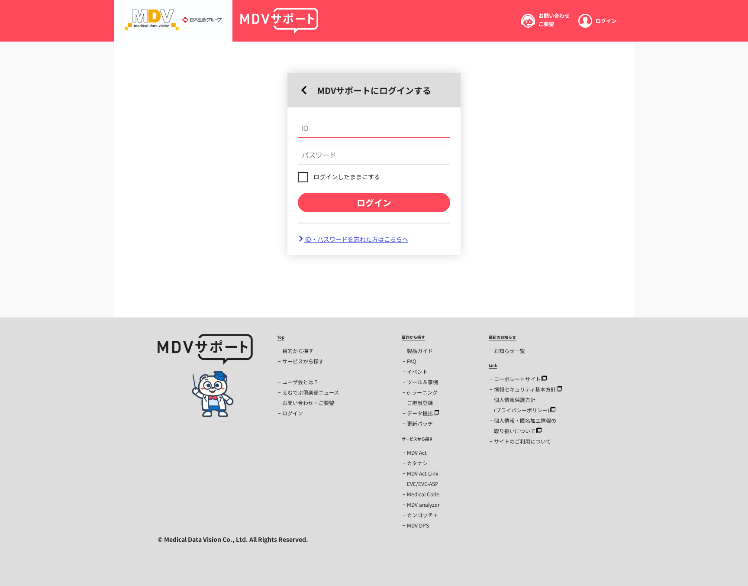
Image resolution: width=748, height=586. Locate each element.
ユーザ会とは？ (300, 381)
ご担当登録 (420, 402)
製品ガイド (420, 350)
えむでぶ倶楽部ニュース (310, 392)
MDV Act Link (422, 473)
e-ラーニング (422, 392)
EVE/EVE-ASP (422, 483)
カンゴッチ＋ (422, 514)
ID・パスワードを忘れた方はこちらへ (356, 239)
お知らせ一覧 (509, 350)
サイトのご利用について (522, 441)
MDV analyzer (423, 504)
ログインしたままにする (346, 176)
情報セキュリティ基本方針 (525, 389)
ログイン (374, 202)
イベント (417, 371)
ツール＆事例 (422, 381)
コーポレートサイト (517, 378)
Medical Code (423, 494)
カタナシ (417, 462)
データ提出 (420, 413)
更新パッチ (420, 423)
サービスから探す (303, 361)
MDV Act (417, 452)
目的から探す (297, 350)
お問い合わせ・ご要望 (308, 402)
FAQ (411, 361)
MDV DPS (418, 525)
